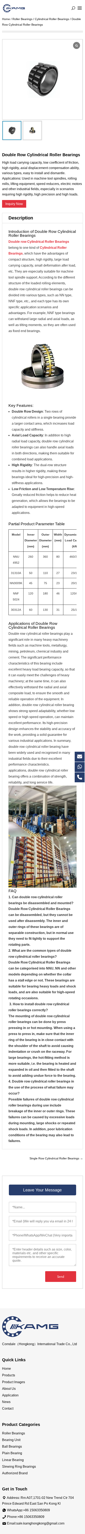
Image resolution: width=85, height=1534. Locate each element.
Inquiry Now (14, 204)
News (6, 1402)
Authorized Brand (15, 1473)
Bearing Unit (11, 1440)
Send (60, 1276)
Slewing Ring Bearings (19, 1466)
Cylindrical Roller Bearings (52, 19)
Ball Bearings (12, 1446)
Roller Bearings (22, 19)
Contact (7, 1408)
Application (10, 1395)
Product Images (13, 1382)
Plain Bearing (12, 1453)
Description (20, 217)
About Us (9, 1388)
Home (6, 19)
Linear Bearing (13, 1460)
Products (8, 1375)
